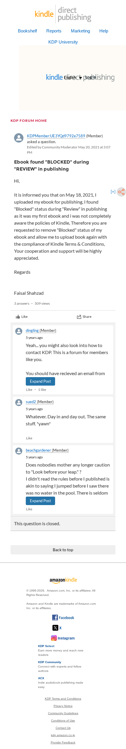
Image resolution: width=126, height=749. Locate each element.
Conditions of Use (63, 720)
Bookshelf (27, 30)
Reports (54, 30)
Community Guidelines (63, 713)
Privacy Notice (63, 706)
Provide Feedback (63, 742)
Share (87, 316)
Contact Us (63, 727)
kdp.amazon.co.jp (63, 735)
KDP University (63, 41)
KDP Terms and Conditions (63, 698)
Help (103, 30)
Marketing (80, 30)
